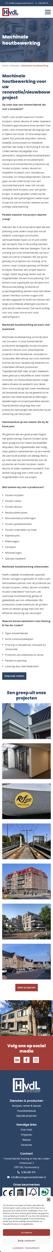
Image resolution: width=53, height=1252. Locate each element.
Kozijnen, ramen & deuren (26, 1105)
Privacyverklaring (32, 1248)
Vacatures (26, 1144)
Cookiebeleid (18, 1248)
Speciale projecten (26, 1115)
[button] (48, 1199)
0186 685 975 (43, 3)
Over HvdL (26, 1129)
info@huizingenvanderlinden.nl (21, 3)
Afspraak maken (14, 676)
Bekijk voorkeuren (26, 1240)
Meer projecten (27, 987)
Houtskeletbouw (26, 1110)
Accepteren (26, 1232)
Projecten (26, 1134)
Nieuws (26, 1139)
